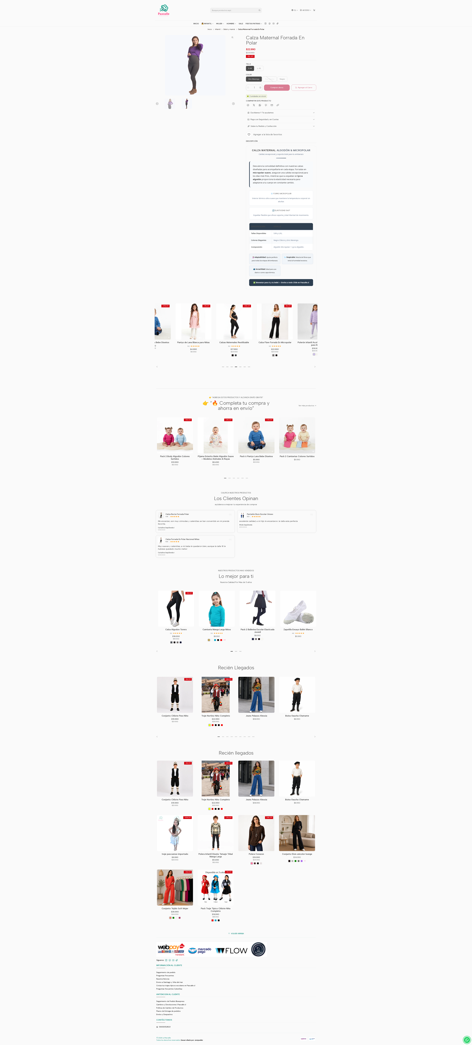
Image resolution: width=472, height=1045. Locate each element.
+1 (304, 861)
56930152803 (164, 1027)
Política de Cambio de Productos (169, 1008)
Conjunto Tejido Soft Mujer (175, 908)
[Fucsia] (179, 918)
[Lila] (277, 354)
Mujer (219, 23)
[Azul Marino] (202, 642)
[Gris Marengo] (193, 642)
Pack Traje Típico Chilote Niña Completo (215, 909)
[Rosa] (252, 863)
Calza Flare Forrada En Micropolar (238, 342)
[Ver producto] (161, 515)
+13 (246, 640)
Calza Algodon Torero (197, 629)
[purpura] (301, 861)
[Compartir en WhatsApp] (260, 105)
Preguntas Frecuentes (165, 975)
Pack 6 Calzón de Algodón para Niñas (156, 630)
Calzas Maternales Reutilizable (197, 342)
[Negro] (196, 355)
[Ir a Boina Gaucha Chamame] (297, 695)
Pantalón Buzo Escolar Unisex (260, 514)
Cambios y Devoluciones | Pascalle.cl (171, 1004)
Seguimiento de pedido (165, 972)
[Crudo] (176, 918)
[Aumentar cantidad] (260, 88)
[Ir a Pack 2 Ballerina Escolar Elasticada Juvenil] (279, 609)
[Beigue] (261, 863)
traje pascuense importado (175, 854)
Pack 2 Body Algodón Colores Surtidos (175, 457)
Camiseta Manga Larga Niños (238, 629)
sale (241, 23)
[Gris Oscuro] (199, 355)
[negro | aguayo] (215, 725)
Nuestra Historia (162, 979)
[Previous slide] (157, 104)
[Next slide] (233, 104)
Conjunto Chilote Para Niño (175, 716)
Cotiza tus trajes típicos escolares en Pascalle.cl (175, 985)
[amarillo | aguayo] (209, 725)
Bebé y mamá (229, 29)
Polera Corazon (256, 854)
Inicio (196, 23)
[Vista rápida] (182, 324)
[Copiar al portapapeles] (278, 105)
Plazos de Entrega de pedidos (168, 1011)
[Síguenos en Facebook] (269, 24)
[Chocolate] (255, 863)
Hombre (230, 23)
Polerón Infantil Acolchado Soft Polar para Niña (279, 343)
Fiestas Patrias (253, 23)
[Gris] (237, 355)
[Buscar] (259, 10)
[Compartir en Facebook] (248, 105)
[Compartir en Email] (272, 105)
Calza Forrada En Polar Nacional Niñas (182, 539)
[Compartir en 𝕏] (254, 105)
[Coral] (170, 918)
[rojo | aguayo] (212, 725)
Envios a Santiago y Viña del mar (169, 982)
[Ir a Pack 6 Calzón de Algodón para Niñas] (157, 609)
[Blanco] (233, 640)
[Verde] (295, 861)
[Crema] (280, 354)
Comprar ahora (276, 88)
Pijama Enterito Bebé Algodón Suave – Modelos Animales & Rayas (216, 457)
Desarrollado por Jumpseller (192, 1040)
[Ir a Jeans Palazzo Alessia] (256, 695)
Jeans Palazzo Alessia (256, 716)
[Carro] (314, 10)
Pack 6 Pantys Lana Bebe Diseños (256, 456)
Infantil (217, 29)
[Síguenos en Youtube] (274, 24)
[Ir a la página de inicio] (163, 10)
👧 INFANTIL (206, 23)
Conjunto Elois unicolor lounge (297, 854)
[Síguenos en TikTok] (277, 24)
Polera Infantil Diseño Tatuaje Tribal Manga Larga (216, 855)
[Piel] (230, 640)
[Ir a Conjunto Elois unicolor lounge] (297, 833)
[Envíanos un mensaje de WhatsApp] (467, 1040)
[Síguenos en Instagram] (265, 24)
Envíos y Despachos (164, 1014)
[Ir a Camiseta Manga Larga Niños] (238, 609)
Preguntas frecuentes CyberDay (169, 989)
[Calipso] (236, 640)
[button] (222, 366)
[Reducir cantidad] (248, 88)
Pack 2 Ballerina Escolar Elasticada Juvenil (279, 630)
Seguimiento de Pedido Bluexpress (170, 1001)
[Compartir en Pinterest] (266, 105)
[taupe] (292, 861)
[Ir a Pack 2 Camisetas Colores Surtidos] (297, 435)
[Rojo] (243, 640)
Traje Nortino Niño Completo (215, 716)
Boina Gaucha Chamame (297, 716)
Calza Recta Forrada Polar (177, 514)
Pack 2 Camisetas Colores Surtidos (297, 456)
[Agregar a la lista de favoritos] (182, 317)
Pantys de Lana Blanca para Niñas (157, 342)
